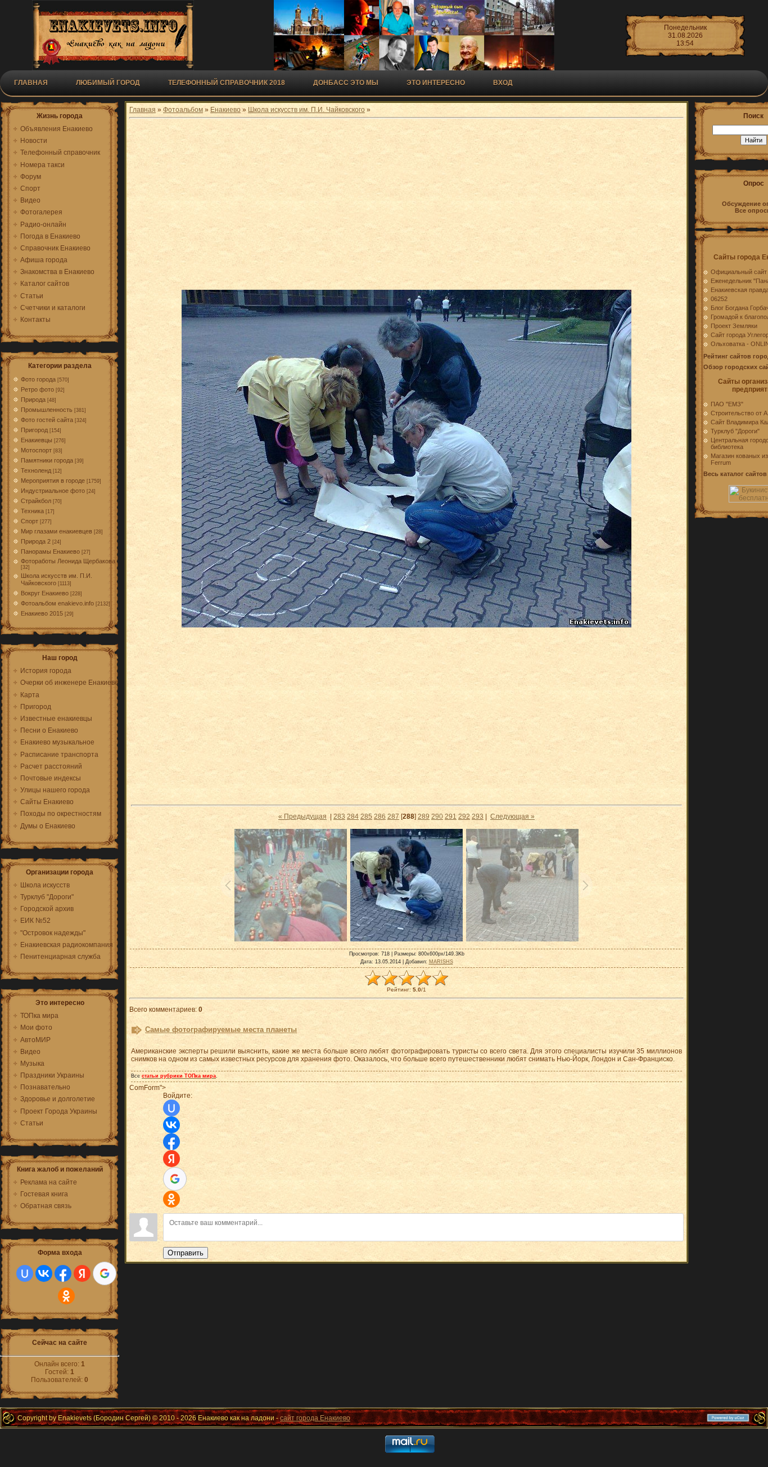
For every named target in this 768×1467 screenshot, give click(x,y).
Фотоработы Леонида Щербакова (68, 561)
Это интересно (435, 83)
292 (464, 816)
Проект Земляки (734, 325)
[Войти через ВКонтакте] (43, 1273)
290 (437, 816)
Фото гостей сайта (47, 419)
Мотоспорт (36, 450)
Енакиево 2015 (42, 613)
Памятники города (47, 460)
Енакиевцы (36, 440)
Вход (503, 83)
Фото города (38, 379)
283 (339, 816)
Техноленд (36, 470)
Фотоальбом (183, 110)
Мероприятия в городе (53, 480)
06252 (719, 298)
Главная (31, 83)
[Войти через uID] (24, 1273)
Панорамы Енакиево (50, 551)
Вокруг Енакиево (45, 593)
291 (451, 816)
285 (366, 816)
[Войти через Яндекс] (82, 1273)
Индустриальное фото (53, 490)
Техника (32, 511)
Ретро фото (37, 389)
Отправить (186, 1253)
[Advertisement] (406, 205)
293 (478, 816)
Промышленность (47, 409)
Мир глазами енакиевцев (56, 531)
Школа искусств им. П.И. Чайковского (306, 110)
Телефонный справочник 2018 (226, 83)
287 (393, 816)
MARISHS (441, 961)
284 (353, 816)
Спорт (29, 521)
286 (380, 816)
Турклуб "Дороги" (735, 431)
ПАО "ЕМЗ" (727, 404)
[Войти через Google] (104, 1273)
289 (424, 816)
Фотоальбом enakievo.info (57, 603)
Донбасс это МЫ (345, 83)
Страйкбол (36, 500)
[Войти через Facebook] (63, 1273)
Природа (33, 399)
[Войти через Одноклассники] (66, 1295)
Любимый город (108, 83)
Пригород (34, 430)
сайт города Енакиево (315, 1418)
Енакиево (225, 110)
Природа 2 (36, 541)
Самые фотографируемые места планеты (221, 1029)
